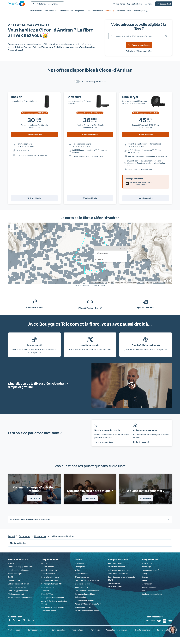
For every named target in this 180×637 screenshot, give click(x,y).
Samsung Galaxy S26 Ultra (51, 584)
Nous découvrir (148, 563)
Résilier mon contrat (16, 594)
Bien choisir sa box (82, 584)
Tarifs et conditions (164, 630)
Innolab (144, 591)
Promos (108, 11)
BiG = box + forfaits (95, 11)
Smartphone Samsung (50, 577)
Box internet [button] (49, 11)
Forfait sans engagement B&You (20, 567)
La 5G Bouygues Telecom (18, 591)
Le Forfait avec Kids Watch (18, 584)
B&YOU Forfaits (36, 11)
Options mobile (14, 580)
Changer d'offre (144, 51)
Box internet (24, 536)
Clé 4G (10, 577)
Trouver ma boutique (103, 442)
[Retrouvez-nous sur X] (14, 621)
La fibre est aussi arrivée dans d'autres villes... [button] (30, 519)
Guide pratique (114, 583)
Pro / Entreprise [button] (139, 11)
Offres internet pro (82, 577)
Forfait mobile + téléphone (18, 570)
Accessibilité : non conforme (117, 630)
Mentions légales (14, 630)
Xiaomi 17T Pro (47, 594)
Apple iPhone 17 (47, 567)
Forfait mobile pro (15, 574)
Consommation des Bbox (84, 600)
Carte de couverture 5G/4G (118, 574)
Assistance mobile (48, 611)
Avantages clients (115, 563)
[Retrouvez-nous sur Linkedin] (29, 621)
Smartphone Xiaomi (49, 587)
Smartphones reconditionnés (52, 597)
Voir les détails (34, 198)
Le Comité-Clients (115, 587)
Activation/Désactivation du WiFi (88, 604)
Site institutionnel (149, 587)
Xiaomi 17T (45, 591)
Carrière (145, 577)
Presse (144, 580)
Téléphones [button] (79, 11)
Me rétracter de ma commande (20, 597)
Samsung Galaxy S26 (49, 580)
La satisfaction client (116, 567)
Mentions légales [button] (18, 543)
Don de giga (146, 567)
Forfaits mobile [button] (65, 11)
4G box (77, 570)
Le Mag (144, 574)
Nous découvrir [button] (123, 11)
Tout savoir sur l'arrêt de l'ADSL (87, 580)
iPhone (44, 563)
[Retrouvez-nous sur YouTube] (19, 621)
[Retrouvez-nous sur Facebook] (9, 621)
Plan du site (95, 630)
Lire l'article (34, 498)
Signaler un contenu (143, 630)
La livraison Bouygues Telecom (120, 570)
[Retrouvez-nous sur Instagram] (24, 621)
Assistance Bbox (81, 587)
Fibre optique (40, 536)
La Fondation (147, 584)
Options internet (81, 574)
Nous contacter (78, 630)
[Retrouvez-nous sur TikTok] (33, 621)
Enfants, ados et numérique (152, 570)
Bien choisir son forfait (17, 587)
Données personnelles (36, 630)
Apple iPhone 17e (48, 574)
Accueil (11, 536)
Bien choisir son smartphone (52, 607)
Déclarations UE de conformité (87, 591)
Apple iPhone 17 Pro (49, 570)
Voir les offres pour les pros (94, 81)
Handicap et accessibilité (152, 594)
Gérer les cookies (59, 630)
